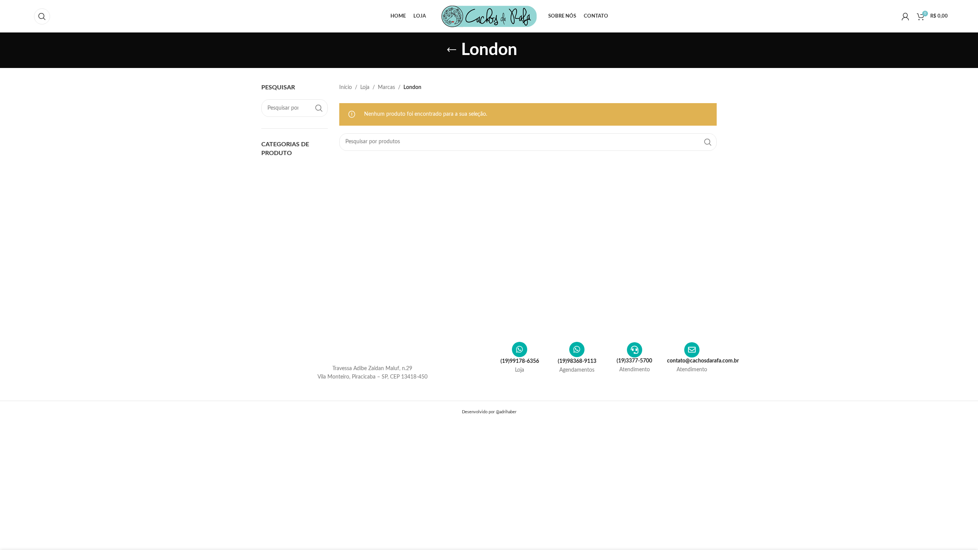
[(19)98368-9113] (577, 349)
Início (345, 87)
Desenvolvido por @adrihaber (489, 412)
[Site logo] (489, 16)
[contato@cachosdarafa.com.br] (691, 350)
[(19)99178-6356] (519, 349)
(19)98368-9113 (577, 361)
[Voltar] (451, 50)
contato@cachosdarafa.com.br (703, 361)
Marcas (386, 87)
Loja (364, 87)
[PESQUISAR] (319, 108)
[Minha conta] (905, 16)
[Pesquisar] (42, 16)
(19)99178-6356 (519, 361)
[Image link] (372, 350)
